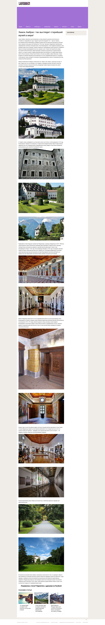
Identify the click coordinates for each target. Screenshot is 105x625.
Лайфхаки (47, 26)
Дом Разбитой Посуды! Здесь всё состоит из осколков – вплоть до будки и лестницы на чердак (56, 608)
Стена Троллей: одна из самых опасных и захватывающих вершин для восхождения (40, 608)
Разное (64, 26)
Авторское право (54, 622)
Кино (72, 26)
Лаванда (18, 622)
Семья (56, 26)
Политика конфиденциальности (42, 622)
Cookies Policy (85, 622)
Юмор (20, 26)
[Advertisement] (52, 16)
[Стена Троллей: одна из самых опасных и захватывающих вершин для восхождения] (41, 598)
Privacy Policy (78, 622)
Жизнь (28, 26)
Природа (37, 26)
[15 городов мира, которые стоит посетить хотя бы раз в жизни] (25, 598)
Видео (79, 26)
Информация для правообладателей (66, 622)
